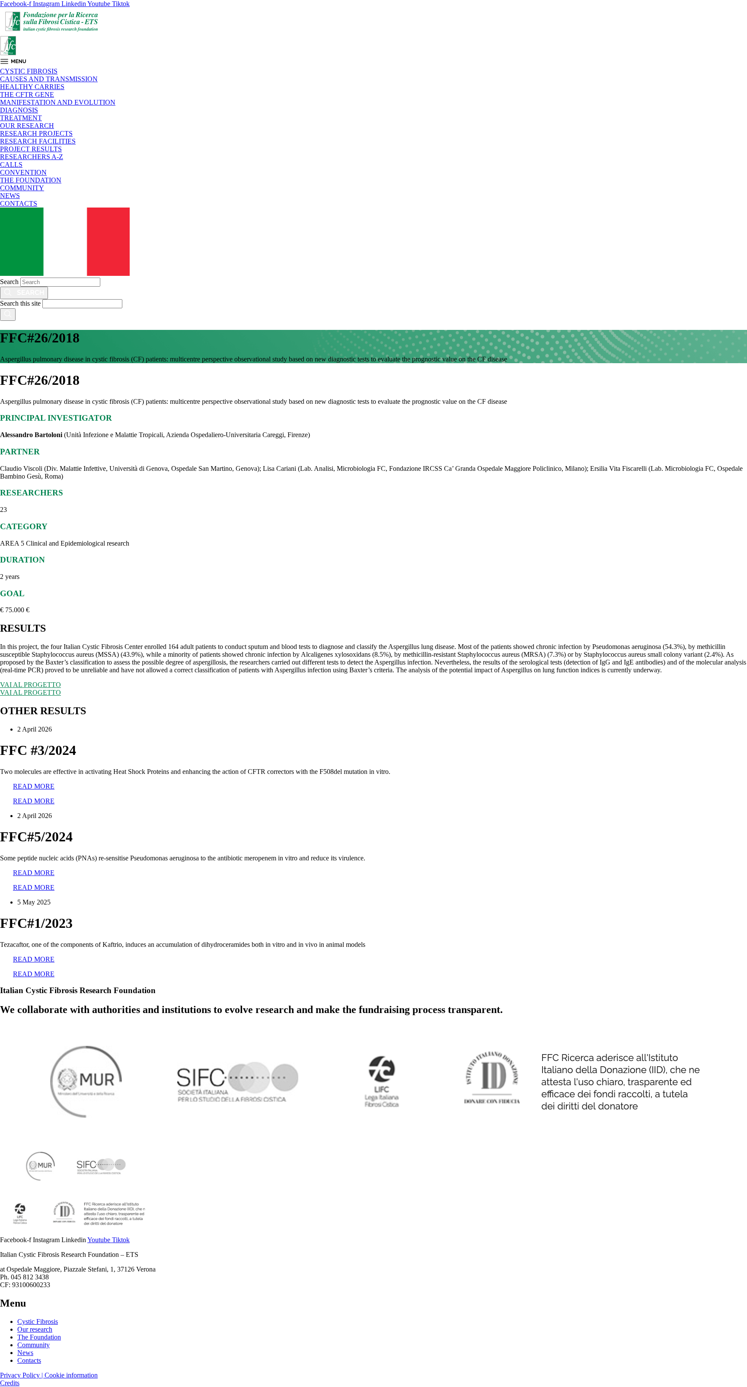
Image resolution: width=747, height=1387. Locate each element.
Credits (9, 1383)
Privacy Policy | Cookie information (49, 1375)
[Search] (24, 293)
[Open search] (8, 314)
